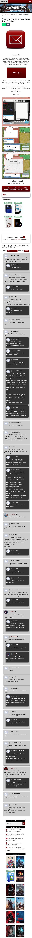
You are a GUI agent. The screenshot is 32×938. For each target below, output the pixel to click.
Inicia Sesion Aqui (18, 239)
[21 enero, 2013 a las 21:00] (9, 731)
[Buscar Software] (23, 823)
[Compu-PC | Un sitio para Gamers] (16, 8)
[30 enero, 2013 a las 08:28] (9, 422)
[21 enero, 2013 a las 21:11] (9, 711)
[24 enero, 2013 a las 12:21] (12, 456)
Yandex (6, 189)
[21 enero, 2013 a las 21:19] (12, 750)
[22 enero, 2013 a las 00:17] (12, 779)
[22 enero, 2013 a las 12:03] (9, 589)
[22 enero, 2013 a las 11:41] (9, 611)
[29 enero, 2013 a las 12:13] (12, 469)
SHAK (12, 768)
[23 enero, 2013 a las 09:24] (9, 534)
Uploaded (16, 188)
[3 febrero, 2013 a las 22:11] (12, 407)
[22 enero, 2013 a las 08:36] (9, 636)
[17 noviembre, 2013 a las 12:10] (12, 264)
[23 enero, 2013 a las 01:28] (12, 644)
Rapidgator (13, 189)
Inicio (5, 2)
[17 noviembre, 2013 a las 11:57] (9, 255)
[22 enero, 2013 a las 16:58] (12, 696)
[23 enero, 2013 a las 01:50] (9, 560)
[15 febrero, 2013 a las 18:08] (9, 320)
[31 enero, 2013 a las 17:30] (12, 359)
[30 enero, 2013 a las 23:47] (12, 339)
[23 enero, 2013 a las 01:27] (12, 599)
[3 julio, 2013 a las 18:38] (9, 296)
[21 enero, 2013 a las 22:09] (9, 667)
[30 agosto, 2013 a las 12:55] (9, 275)
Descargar (16, 73)
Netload (20, 189)
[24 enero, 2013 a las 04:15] (9, 446)
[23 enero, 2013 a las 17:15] (12, 578)
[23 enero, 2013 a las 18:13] (12, 550)
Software (7, 14)
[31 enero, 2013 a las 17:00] (12, 350)
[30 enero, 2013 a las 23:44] (9, 331)
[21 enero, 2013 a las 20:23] (9, 742)
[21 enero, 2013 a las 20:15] (9, 768)
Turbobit (23, 188)
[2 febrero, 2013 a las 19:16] (12, 370)
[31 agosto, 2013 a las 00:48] (12, 286)
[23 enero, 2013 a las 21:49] (9, 514)
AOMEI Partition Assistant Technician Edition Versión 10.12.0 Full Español (15, 849)
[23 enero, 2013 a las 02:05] (12, 568)
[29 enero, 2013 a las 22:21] (12, 502)
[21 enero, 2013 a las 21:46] (9, 688)
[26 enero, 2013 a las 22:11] (12, 719)
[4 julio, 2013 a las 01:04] (12, 308)
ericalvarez (14, 636)
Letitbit (26, 189)
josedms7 (13, 514)
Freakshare (9, 188)
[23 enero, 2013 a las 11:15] (12, 653)
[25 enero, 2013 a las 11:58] (9, 432)
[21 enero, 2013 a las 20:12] (9, 793)
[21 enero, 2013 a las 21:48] (9, 677)
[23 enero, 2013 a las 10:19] (9, 523)
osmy (12, 611)
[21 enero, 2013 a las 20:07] (9, 804)
